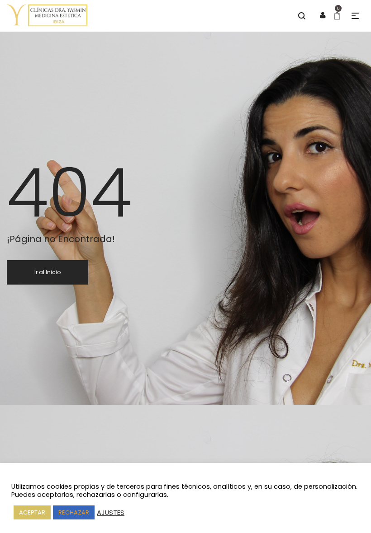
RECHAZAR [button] (73, 512)
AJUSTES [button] (110, 513)
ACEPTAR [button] (32, 512)
